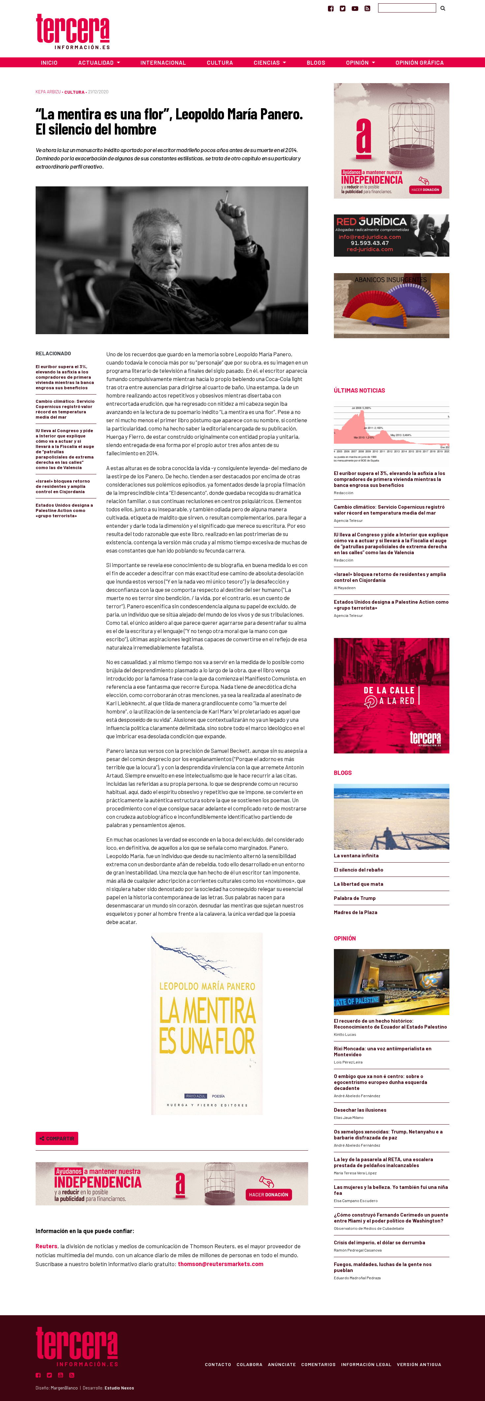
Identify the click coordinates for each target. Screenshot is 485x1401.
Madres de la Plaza (355, 912)
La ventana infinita (356, 855)
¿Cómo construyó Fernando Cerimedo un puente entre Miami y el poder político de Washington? (391, 1218)
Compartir (59, 1138)
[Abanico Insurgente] (391, 318)
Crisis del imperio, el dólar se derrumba (379, 1242)
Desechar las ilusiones (360, 1110)
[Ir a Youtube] (355, 8)
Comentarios (318, 1364)
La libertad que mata (358, 884)
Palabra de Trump (355, 898)
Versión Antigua (419, 1364)
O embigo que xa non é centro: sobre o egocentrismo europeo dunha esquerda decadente (380, 1082)
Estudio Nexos (119, 1387)
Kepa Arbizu (48, 91)
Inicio (49, 62)
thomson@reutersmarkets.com (220, 1263)
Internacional (163, 62)
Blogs (316, 62)
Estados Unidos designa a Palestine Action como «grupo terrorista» (64, 510)
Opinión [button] (358, 62)
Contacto (218, 1364)
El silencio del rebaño (358, 870)
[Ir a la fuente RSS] (367, 8)
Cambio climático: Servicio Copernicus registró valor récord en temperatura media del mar (65, 409)
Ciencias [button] (267, 62)
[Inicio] (73, 30)
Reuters (46, 1246)
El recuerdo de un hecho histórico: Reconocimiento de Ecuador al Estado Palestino (390, 1024)
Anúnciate (282, 1364)
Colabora (250, 1364)
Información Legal (366, 1364)
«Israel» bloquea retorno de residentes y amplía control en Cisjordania (63, 486)
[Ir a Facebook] (331, 8)
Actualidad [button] (96, 62)
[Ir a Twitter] (342, 8)
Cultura (220, 62)
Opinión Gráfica (420, 62)
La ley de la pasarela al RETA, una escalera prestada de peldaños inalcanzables (383, 1162)
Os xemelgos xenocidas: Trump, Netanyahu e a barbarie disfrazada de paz (388, 1134)
